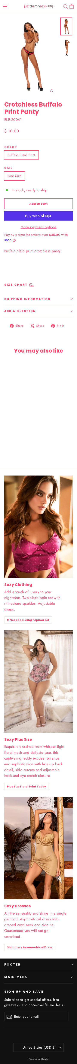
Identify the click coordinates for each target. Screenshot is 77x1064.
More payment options (39, 227)
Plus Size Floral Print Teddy (26, 786)
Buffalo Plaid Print (21, 154)
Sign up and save (24, 991)
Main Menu (16, 977)
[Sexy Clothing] (38, 527)
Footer (12, 964)
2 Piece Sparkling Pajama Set (28, 620)
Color (10, 147)
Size (8, 168)
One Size (14, 175)
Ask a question (20, 311)
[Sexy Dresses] (38, 848)
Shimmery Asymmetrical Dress (29, 947)
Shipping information (27, 299)
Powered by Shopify (38, 1059)
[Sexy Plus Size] (38, 681)
